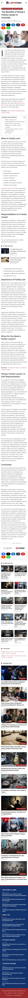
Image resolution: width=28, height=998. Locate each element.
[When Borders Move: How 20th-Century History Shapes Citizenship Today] (5, 259)
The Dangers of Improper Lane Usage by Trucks (21, 574)
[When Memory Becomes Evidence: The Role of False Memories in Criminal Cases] (21, 600)
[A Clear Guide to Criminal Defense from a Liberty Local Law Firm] (7, 633)
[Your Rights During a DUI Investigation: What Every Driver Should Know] (5, 251)
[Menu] (2, 3)
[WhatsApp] (8, 28)
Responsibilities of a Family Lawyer (15, 121)
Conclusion (9, 132)
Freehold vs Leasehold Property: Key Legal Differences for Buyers (6, 607)
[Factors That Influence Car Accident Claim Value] (7, 616)
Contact (15, 993)
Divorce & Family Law (7, 8)
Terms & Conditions (17, 995)
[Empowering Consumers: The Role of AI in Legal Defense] (7, 585)
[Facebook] (3, 24)
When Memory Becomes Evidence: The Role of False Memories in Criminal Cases (20, 607)
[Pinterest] (23, 24)
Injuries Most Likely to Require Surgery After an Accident (21, 592)
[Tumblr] (18, 24)
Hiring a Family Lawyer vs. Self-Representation (14, 130)
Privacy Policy (9, 995)
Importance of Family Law (13, 123)
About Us (10, 993)
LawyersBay (13, 990)
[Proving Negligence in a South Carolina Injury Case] (21, 633)
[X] (8, 24)
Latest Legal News (18, 8)
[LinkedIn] (13, 24)
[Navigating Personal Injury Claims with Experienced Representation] (7, 568)
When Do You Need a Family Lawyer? (13, 126)
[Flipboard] (20, 548)
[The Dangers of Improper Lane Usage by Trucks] (21, 568)
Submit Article (21, 993)
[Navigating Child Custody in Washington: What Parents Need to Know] (21, 616)
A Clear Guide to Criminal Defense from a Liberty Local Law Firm (7, 640)
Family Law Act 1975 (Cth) (11, 188)
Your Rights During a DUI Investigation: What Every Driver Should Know (18, 251)
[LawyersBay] (14, 2)
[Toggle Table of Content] (23, 117)
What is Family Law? (10, 119)
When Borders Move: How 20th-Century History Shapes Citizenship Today (18, 259)
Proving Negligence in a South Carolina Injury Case (20, 640)
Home (5, 993)
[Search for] (26, 3)
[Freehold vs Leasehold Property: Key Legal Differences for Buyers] (7, 600)
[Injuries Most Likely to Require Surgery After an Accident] (21, 585)
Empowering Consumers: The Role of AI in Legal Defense (7, 592)
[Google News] (8, 548)
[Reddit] (3, 28)
